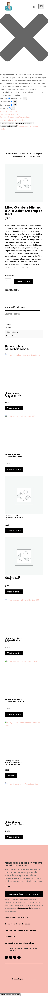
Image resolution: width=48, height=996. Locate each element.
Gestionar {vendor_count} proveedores (15, 117)
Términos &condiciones (17, 924)
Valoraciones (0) (12, 314)
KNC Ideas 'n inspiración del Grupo (23, 949)
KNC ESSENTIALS (25, 154)
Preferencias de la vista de (24, 123)
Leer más (11, 776)
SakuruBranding (29, 979)
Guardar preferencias (8, 126)
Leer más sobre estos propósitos (12, 120)
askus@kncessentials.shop (19, 943)
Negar (11, 123)
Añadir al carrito (23, 282)
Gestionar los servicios (9, 114)
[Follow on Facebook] (6, 957)
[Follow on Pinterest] (14, 957)
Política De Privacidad (24, 908)
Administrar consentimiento (10, 995)
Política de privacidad (16, 917)
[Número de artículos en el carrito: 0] (41, 6)
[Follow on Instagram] (10, 957)
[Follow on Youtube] (19, 957)
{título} (2, 129)
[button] (24, 38)
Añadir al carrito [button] (14, 408)
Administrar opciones (8, 111)
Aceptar (4, 123)
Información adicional (15, 307)
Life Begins (37, 154)
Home (8, 154)
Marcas (14, 154)
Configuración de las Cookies (20, 930)
